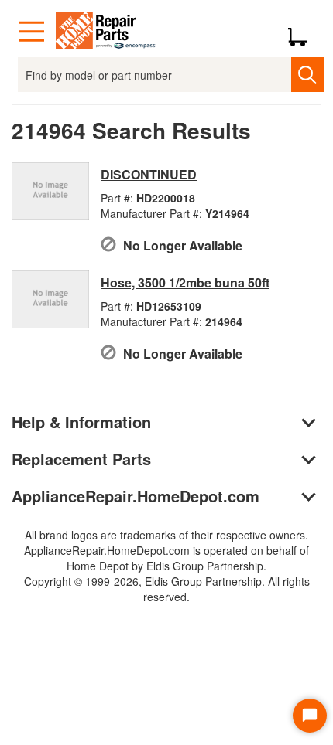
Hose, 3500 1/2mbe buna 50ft (185, 282)
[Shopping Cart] (303, 31)
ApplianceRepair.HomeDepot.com (135, 496)
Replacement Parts (81, 458)
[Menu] (31, 31)
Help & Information (81, 421)
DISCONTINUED (149, 174)
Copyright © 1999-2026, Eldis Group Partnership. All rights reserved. (167, 588)
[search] (307, 74)
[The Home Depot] (106, 31)
